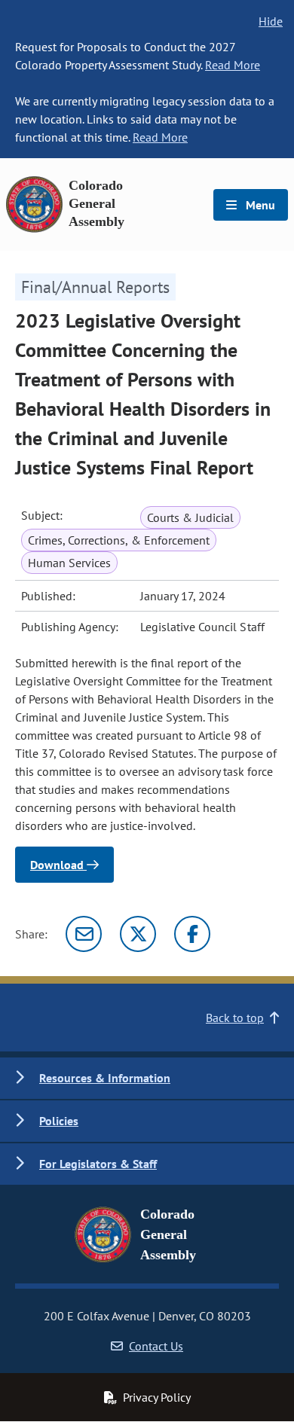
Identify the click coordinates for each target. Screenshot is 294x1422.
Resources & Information (104, 1077)
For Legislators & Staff (98, 1163)
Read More (232, 64)
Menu (259, 204)
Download (58, 864)
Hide (271, 21)
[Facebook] (192, 934)
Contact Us (156, 1345)
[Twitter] (138, 934)
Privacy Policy (157, 1397)
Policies (58, 1120)
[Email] (84, 934)
